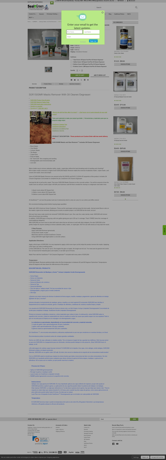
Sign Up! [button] (93, 41)
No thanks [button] (83, 41)
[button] (103, 12)
